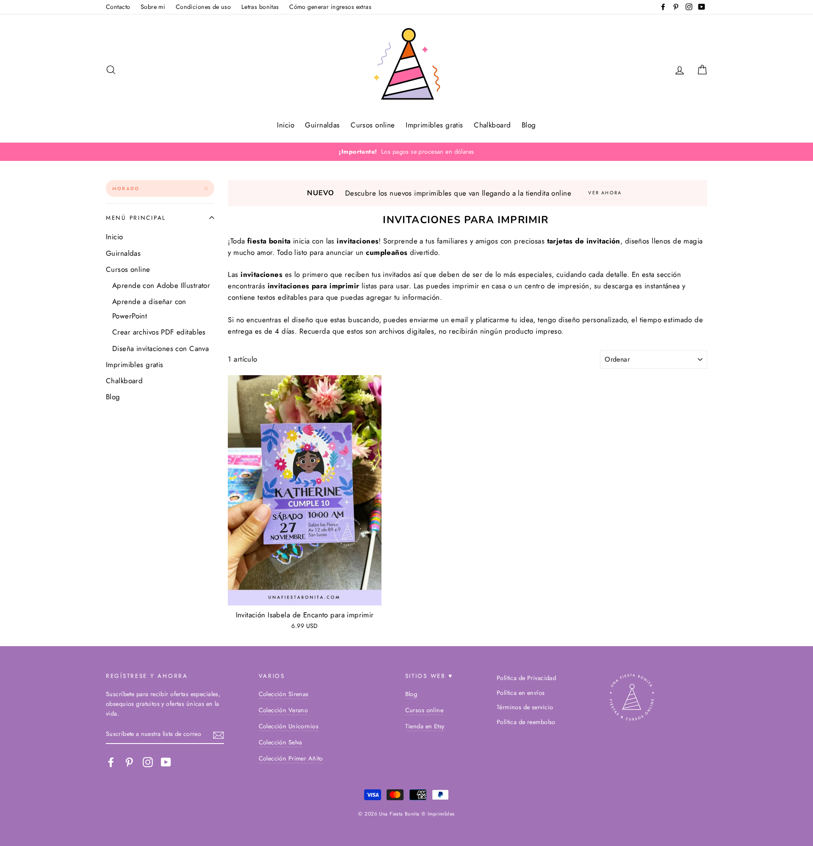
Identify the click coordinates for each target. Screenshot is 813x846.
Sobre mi (153, 7)
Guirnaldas (322, 125)
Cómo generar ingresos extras (330, 7)
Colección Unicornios (289, 726)
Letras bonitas (260, 7)
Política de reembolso (526, 722)
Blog (529, 125)
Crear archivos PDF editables (159, 332)
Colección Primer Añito (291, 758)
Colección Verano (283, 710)
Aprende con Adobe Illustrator (161, 285)
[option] (406, 152)
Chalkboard (492, 125)
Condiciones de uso (203, 7)
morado (125, 188)
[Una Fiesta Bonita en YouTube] (166, 762)
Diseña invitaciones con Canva (160, 348)
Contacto (118, 7)
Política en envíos (521, 692)
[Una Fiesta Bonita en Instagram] (148, 762)
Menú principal (136, 217)
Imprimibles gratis (434, 125)
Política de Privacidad (526, 678)
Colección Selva (280, 742)
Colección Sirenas (284, 694)
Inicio (285, 125)
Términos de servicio (525, 707)
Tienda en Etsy (425, 726)
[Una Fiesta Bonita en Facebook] (111, 762)
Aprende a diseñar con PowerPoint (149, 308)
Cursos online (373, 125)
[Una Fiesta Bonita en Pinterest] (129, 762)
